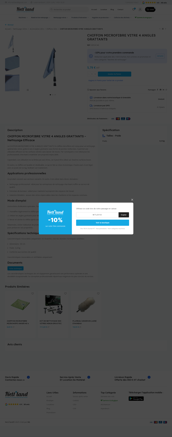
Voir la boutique (102, 223)
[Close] (132, 200)
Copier (124, 215)
